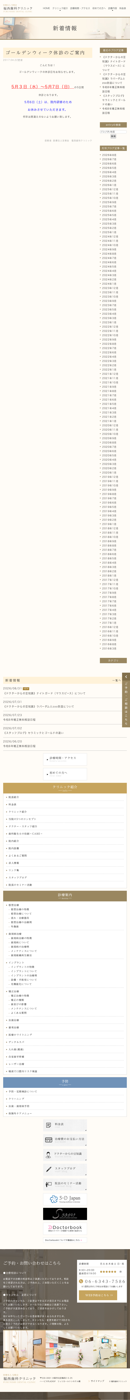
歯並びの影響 (19, 1004)
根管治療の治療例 (21, 922)
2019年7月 (109, 498)
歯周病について (20, 942)
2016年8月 (109, 644)
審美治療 (14, 1027)
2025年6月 (109, 211)
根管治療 (14, 905)
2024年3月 (109, 275)
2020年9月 (109, 438)
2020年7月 (109, 447)
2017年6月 (109, 605)
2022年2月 (109, 365)
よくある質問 (19, 1013)
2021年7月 (109, 395)
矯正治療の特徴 (20, 996)
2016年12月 (110, 627)
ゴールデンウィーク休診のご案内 (45, 52)
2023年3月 (109, 318)
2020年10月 (110, 434)
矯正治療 (14, 991)
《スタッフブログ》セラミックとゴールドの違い (114, 100)
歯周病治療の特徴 (21, 938)
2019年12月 (110, 477)
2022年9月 (109, 339)
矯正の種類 (17, 1000)
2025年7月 (109, 206)
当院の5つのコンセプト (22, 819)
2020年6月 (109, 451)
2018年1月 (109, 575)
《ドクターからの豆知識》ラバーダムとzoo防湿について (114, 78)
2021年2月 (109, 417)
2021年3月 (109, 412)
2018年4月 (109, 563)
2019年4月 (109, 511)
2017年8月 (109, 597)
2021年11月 (110, 378)
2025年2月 (109, 228)
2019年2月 (109, 520)
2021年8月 (109, 391)
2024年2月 (109, 279)
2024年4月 (109, 271)
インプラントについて (24, 971)
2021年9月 (109, 387)
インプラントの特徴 (23, 967)
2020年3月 (109, 464)
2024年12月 (110, 236)
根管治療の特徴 (20, 909)
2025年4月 (109, 219)
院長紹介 (14, 797)
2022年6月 (109, 352)
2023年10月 (110, 296)
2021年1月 (109, 421)
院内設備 (14, 848)
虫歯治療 (14, 1020)
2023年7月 (109, 305)
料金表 (12, 804)
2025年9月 (109, 202)
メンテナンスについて (24, 951)
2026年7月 (109, 159)
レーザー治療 (16, 1064)
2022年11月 (110, 331)
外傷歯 (15, 926)
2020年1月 (109, 472)
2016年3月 (109, 648)
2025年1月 (109, 232)
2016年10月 (110, 636)
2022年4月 (109, 357)
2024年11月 (110, 241)
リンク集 (14, 870)
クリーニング (16, 1099)
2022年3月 (109, 361)
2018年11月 (110, 533)
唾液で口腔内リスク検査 (23, 1071)
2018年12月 (110, 528)
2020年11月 (110, 430)
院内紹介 (14, 841)
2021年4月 (109, 408)
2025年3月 (109, 224)
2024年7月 (109, 258)
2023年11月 (110, 292)
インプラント (16, 962)
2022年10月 (110, 335)
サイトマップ (97, 1381)
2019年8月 (109, 494)
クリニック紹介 (18, 812)
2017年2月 (109, 618)
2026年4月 (109, 172)
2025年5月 (109, 215)
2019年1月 (109, 524)
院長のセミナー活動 (20, 885)
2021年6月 (109, 399)
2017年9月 (109, 593)
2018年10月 (110, 537)
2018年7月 (109, 550)
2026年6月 (109, 163)
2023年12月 (110, 288)
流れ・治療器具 (20, 918)
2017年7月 (109, 601)
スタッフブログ (18, 877)
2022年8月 (109, 344)
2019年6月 (109, 502)
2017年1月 (109, 623)
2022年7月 (109, 348)
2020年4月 (109, 460)
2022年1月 (109, 369)
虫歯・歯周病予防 (19, 1106)
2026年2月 (109, 181)
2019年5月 (109, 507)
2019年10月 (110, 485)
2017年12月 (110, 580)
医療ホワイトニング (20, 1035)
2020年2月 (109, 468)
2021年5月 (109, 404)
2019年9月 (109, 490)
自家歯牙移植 (16, 1057)
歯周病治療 (15, 934)
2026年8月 (109, 155)
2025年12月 (110, 189)
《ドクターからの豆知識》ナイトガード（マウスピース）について (44, 693)
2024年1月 (109, 284)
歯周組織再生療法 (21, 955)
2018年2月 (109, 571)
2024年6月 (109, 262)
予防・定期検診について (23, 1091)
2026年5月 (109, 168)
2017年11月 (110, 584)
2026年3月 (109, 176)
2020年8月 (109, 442)
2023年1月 (109, 322)
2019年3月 (109, 515)
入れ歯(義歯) (16, 1049)
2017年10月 (110, 588)
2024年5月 (109, 266)
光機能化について (21, 984)
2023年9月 (109, 301)
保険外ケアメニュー (20, 1113)
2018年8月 (109, 545)
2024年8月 (109, 254)
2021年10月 (110, 382)
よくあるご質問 (18, 855)
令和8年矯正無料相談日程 (19, 719)
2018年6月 (109, 554)
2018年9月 (109, 541)
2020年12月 (110, 425)
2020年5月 (109, 455)
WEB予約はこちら (97, 1295)
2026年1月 (109, 185)
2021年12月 (110, 374)
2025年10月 (110, 198)
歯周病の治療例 (20, 947)
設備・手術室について (24, 980)
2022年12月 (110, 327)
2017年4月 (109, 610)
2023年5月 (109, 309)
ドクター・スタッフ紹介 (23, 826)
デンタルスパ (16, 1042)
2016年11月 (110, 631)
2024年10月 (110, 245)
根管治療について (21, 914)
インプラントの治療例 (24, 975)
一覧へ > (118, 680)
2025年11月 (110, 193)
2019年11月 (110, 481)
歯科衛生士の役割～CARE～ (26, 834)
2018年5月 (109, 558)
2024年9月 (109, 249)
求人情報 (14, 863)
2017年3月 (109, 614)
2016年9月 (109, 640)
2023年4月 (109, 314)
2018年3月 (109, 567)
